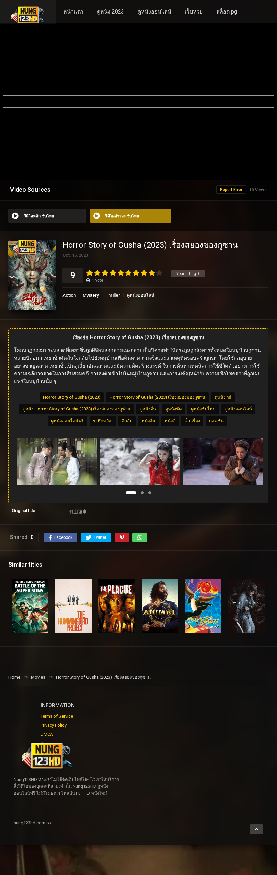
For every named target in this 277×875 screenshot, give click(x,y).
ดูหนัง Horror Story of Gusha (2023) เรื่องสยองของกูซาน (76, 408)
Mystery (91, 295)
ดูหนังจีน (148, 408)
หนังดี (170, 420)
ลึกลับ (127, 420)
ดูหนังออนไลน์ (154, 11)
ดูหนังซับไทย (203, 408)
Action (69, 295)
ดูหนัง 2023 (110, 11)
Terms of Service (57, 716)
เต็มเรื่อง (192, 420)
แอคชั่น (216, 420)
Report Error (231, 189)
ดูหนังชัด (173, 408)
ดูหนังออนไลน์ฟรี (67, 420)
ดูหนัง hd (223, 397)
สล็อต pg (226, 11)
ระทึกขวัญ (102, 420)
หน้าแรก (73, 11)
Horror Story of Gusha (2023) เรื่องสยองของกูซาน (157, 397)
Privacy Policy (54, 725)
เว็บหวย (194, 11)
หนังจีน (148, 420)
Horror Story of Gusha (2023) (71, 397)
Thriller (113, 295)
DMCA (47, 734)
